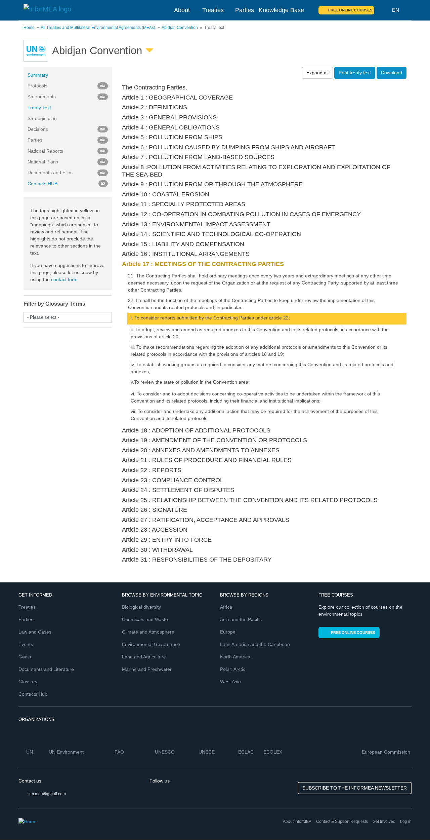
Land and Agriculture (144, 656)
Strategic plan (42, 118)
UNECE (207, 752)
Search (383, 10)
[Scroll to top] (410, 820)
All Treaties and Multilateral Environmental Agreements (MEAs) (98, 27)
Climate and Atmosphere (148, 632)
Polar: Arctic (232, 669)
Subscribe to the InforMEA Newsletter (354, 788)
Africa (226, 607)
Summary (38, 75)
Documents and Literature (46, 669)
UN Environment (67, 752)
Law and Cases (34, 632)
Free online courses (350, 10)
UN (30, 752)
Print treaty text (355, 72)
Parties (244, 10)
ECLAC (246, 752)
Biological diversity (141, 607)
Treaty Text (39, 107)
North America (235, 656)
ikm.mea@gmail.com (47, 794)
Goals (24, 656)
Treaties (213, 10)
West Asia (230, 681)
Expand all (317, 72)
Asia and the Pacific (241, 619)
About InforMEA (297, 821)
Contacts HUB (66, 183)
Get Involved (384, 821)
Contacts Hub (32, 694)
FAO (120, 752)
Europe (227, 632)
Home (29, 27)
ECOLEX (273, 752)
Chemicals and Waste (145, 619)
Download (391, 72)
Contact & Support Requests (342, 821)
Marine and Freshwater (147, 669)
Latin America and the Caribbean (255, 644)
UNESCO (165, 752)
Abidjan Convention (180, 27)
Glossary (27, 681)
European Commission (387, 752)
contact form (64, 279)
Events (25, 644)
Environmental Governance (151, 644)
